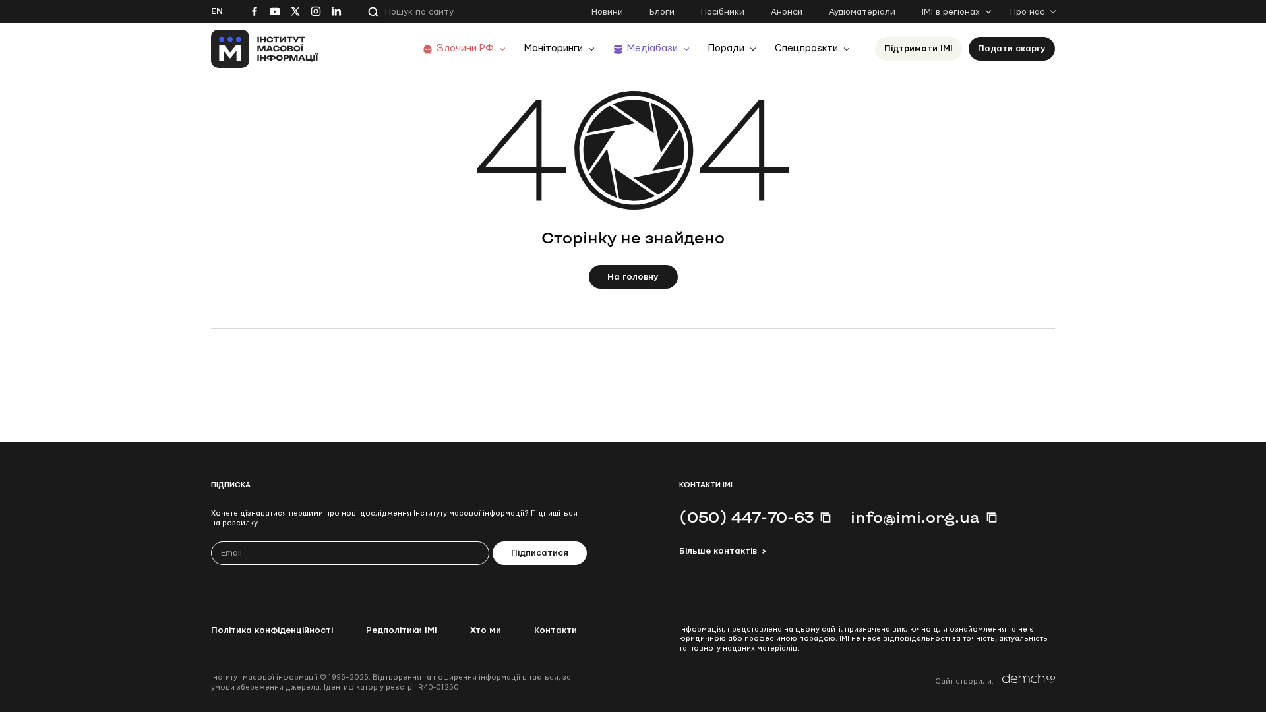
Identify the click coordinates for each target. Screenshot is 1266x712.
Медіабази (652, 48)
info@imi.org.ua (915, 517)
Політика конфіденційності (272, 630)
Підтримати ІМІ (918, 48)
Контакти (555, 630)
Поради (726, 48)
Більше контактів (718, 551)
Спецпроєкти (806, 48)
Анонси (786, 11)
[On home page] (264, 49)
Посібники (722, 11)
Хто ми (485, 630)
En (217, 11)
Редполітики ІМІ (401, 630)
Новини (607, 11)
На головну (633, 277)
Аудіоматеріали (862, 11)
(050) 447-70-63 (746, 517)
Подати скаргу (1012, 48)
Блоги (662, 11)
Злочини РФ (465, 48)
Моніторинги (553, 48)
